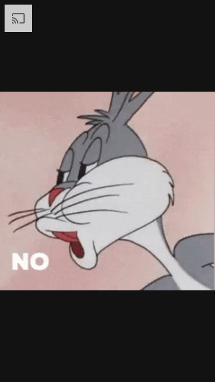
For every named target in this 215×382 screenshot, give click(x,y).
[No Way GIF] (107, 191)
